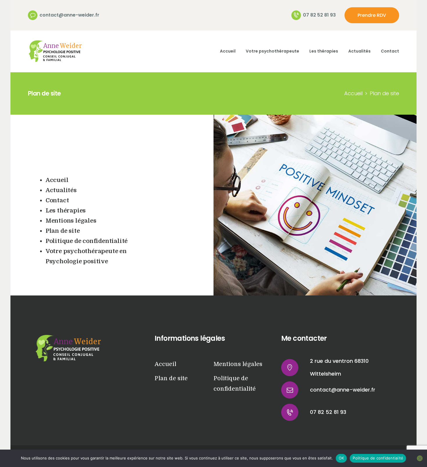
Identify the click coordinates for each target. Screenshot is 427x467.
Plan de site (63, 231)
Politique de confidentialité (87, 241)
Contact (57, 200)
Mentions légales (71, 220)
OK (341, 458)
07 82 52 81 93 (328, 412)
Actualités (61, 190)
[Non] (420, 458)
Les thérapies (66, 210)
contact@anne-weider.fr (342, 389)
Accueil (353, 93)
